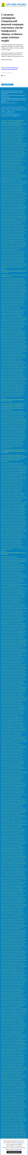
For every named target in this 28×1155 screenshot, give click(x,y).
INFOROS (14, 116)
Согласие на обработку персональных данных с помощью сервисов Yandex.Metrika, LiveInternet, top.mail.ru (13, 100)
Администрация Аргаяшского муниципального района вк (9, 68)
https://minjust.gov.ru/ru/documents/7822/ (12, 552)
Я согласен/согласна (14, 1152)
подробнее (19, 1142)
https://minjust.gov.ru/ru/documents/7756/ (12, 271)
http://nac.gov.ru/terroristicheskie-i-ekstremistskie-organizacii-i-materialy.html (13, 450)
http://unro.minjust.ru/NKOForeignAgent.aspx (12, 399)
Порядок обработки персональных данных (12, 90)
